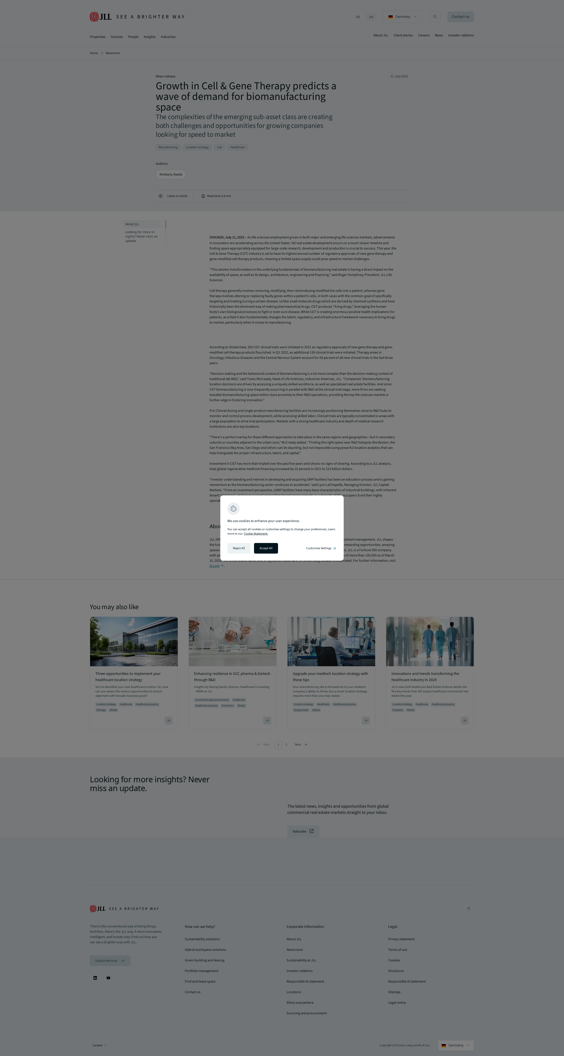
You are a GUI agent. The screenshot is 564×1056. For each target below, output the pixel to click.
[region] (282, 528)
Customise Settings (321, 548)
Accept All (266, 548)
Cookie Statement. (256, 534)
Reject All (239, 548)
